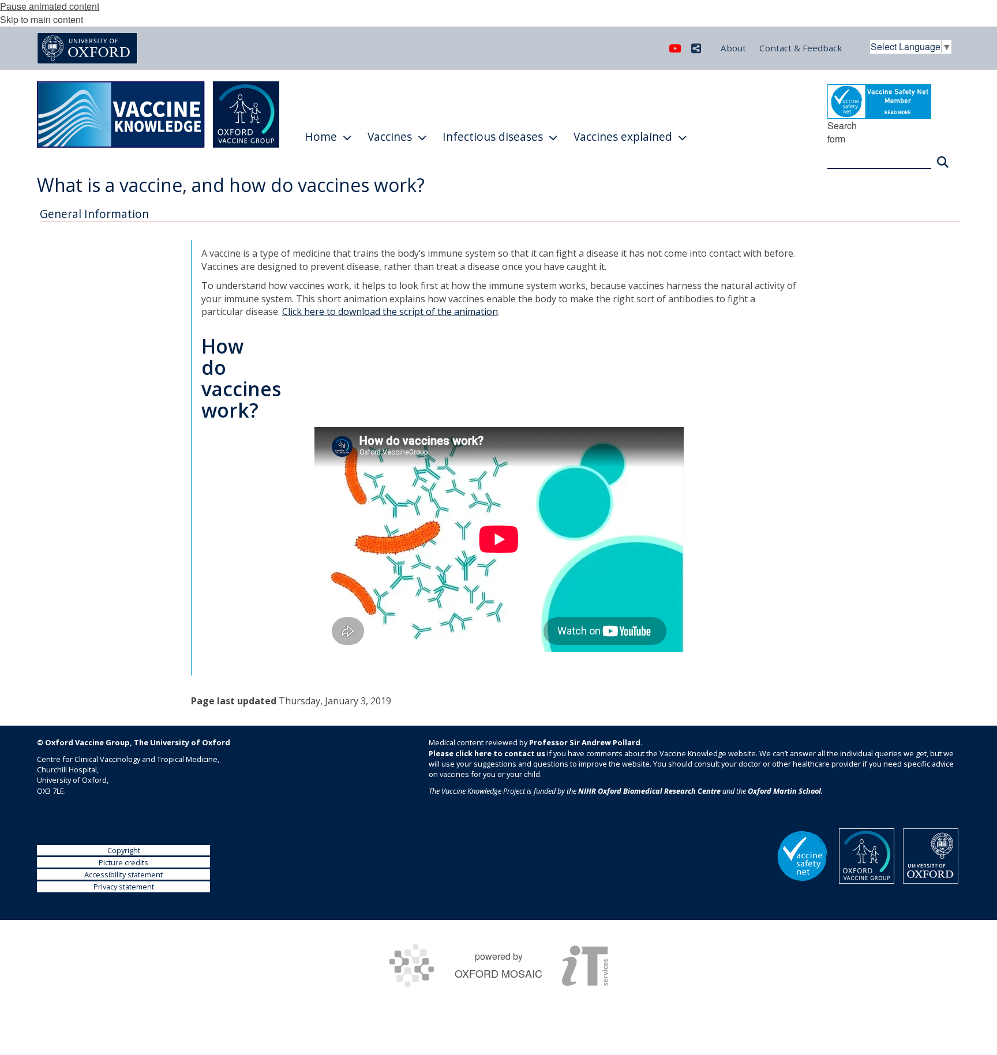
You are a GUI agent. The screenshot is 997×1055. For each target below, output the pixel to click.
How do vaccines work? (241, 378)
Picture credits (123, 862)
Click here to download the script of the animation (390, 311)
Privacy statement (123, 886)
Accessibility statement (123, 874)
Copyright (123, 850)
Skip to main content (41, 19)
